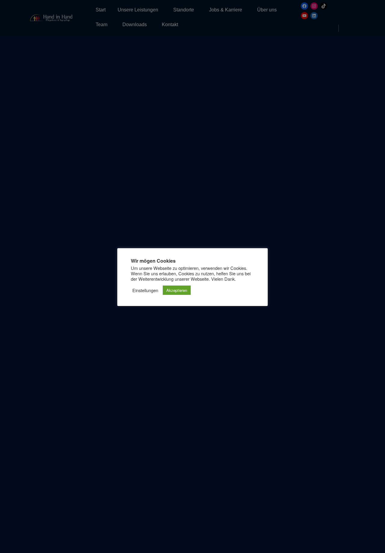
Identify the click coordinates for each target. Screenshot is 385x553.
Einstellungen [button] (145, 290)
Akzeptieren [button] (176, 290)
